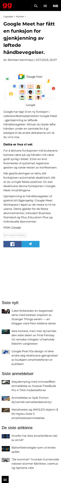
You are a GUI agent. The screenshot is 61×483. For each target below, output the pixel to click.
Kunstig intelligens (16, 235)
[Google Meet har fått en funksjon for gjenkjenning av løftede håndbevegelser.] (30, 85)
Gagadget (7, 5)
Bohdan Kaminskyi (21, 59)
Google (16, 227)
